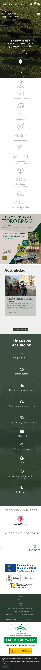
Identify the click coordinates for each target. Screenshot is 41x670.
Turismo (22, 462)
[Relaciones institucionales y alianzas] (22, 471)
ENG (10, 4)
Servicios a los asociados (21, 390)
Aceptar (5, 667)
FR (16, 4)
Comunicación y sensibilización (21, 422)
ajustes (5, 663)
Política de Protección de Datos (14, 617)
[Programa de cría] (22, 353)
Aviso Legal (9, 614)
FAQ (22, 624)
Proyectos (22, 436)
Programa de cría (21, 357)
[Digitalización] (22, 369)
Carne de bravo (22, 449)
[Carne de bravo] (22, 445)
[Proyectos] (22, 431)
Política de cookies (11, 619)
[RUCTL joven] (22, 487)
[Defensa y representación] (22, 402)
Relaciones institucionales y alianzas (22, 477)
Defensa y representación (22, 406)
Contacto (28, 619)
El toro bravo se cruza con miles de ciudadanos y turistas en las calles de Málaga (20, 299)
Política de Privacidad (27, 614)
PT (21, 4)
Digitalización (21, 373)
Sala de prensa (15, 624)
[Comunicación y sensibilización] (22, 418)
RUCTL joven (21, 492)
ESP (4, 4)
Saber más (12, 312)
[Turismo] (22, 458)
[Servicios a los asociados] (22, 385)
